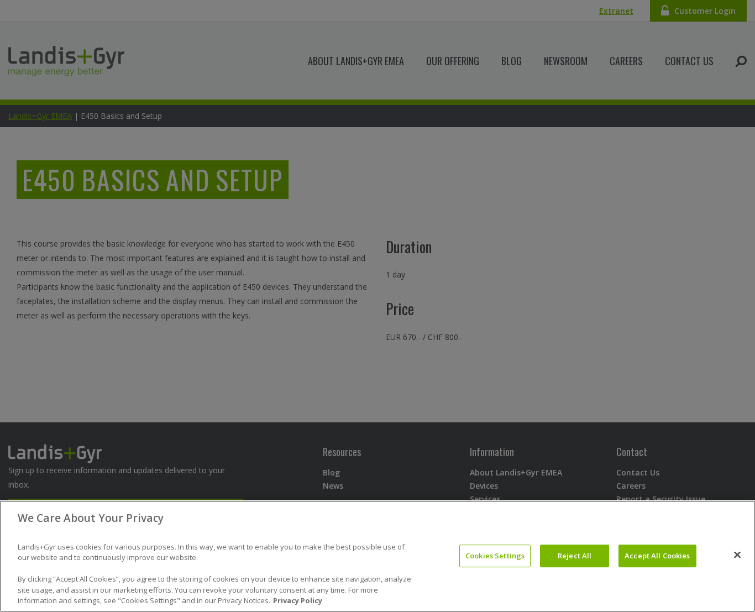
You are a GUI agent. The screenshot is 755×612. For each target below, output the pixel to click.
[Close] (737, 555)
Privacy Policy (297, 600)
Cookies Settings (495, 556)
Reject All (574, 556)
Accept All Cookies (657, 556)
